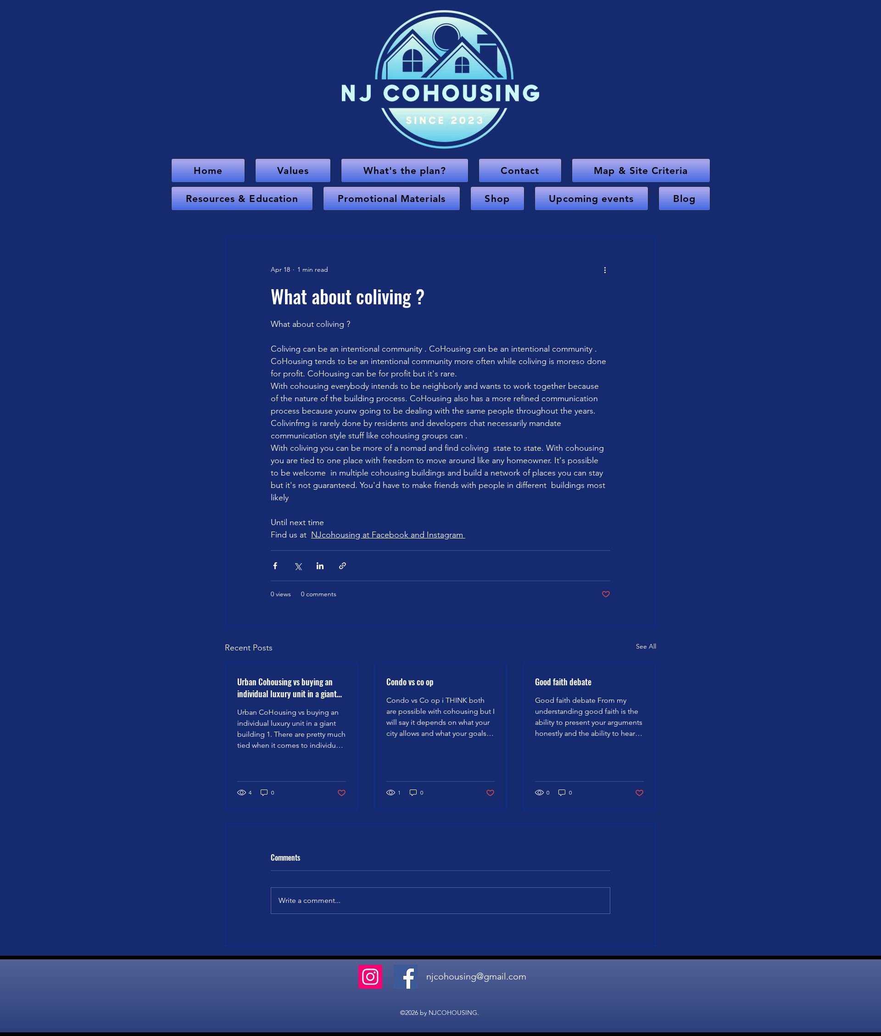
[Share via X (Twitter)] (297, 565)
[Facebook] (406, 977)
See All (646, 646)
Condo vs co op (410, 682)
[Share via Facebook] (275, 565)
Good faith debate (563, 682)
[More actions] (604, 269)
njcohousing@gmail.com (476, 976)
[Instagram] (370, 977)
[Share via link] (342, 565)
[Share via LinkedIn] (320, 565)
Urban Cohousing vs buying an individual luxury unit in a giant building (287, 688)
